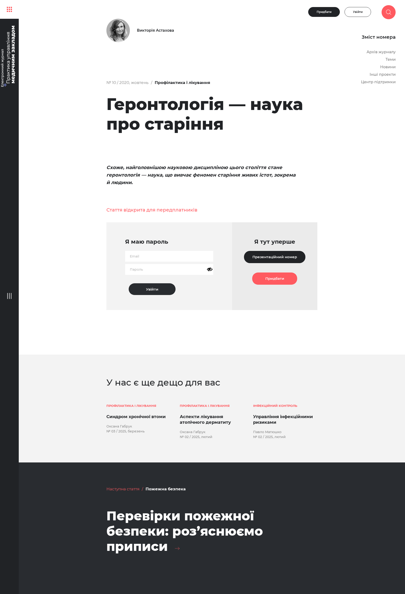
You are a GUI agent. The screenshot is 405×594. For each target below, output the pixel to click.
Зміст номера (379, 37)
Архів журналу (381, 52)
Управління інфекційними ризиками (283, 419)
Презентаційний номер (274, 257)
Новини (388, 67)
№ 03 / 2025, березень (125, 431)
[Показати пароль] (210, 269)
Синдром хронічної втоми (136, 416)
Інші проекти (383, 74)
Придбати (324, 12)
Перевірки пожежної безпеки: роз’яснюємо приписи (184, 531)
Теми (391, 59)
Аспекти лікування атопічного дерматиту (205, 419)
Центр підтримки (378, 82)
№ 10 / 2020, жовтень (127, 82)
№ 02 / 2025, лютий (196, 437)
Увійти (358, 12)
